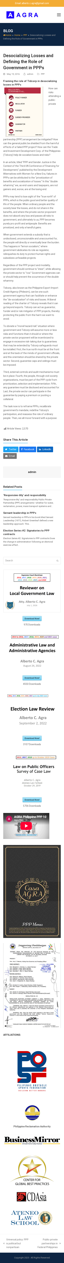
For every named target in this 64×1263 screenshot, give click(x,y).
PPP (43, 74)
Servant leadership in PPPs (19, 512)
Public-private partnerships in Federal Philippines (45, 1243)
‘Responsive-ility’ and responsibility (24, 495)
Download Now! (32, 618)
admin (30, 74)
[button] (59, 14)
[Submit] (57, 560)
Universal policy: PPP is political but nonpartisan (16, 1243)
